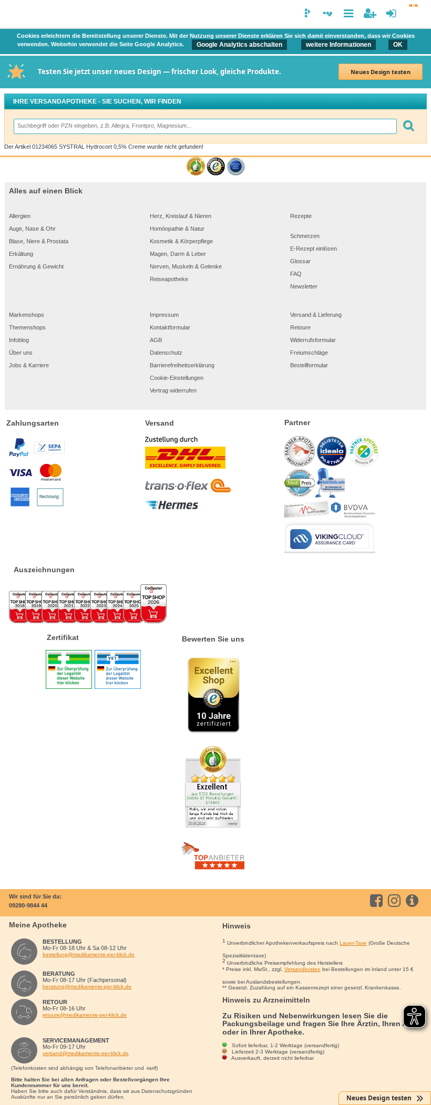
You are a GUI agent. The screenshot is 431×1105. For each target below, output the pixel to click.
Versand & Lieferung (316, 315)
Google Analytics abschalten (239, 44)
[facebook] (378, 900)
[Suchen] (408, 126)
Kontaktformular (170, 327)
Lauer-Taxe (353, 943)
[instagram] (396, 900)
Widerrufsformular (313, 340)
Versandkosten (302, 969)
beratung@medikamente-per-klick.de (87, 986)
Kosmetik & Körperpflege (181, 241)
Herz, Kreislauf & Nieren (180, 216)
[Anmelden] (391, 13)
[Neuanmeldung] (369, 13)
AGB (156, 340)
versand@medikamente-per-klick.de (86, 1053)
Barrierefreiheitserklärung (182, 365)
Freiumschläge (309, 352)
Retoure (300, 327)
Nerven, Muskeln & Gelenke (186, 266)
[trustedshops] (216, 167)
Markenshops (26, 315)
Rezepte (301, 216)
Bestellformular (309, 365)
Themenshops (27, 327)
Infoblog (19, 340)
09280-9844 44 (28, 905)
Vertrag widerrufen (173, 390)
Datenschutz (166, 352)
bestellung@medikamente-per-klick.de (89, 954)
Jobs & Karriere (29, 365)
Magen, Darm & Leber (178, 254)
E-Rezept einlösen (313, 248)
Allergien (19, 216)
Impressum (164, 315)
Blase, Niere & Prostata (38, 241)
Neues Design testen (381, 72)
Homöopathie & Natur (177, 228)
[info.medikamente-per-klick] (414, 900)
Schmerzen (305, 236)
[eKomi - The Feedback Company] (196, 167)
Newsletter (303, 286)
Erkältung (21, 254)
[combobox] (204, 126)
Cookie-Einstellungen (176, 378)
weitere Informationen (338, 44)
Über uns (21, 352)
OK (398, 44)
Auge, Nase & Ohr (32, 228)
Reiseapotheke (169, 279)
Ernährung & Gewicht (36, 266)
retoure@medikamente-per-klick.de (85, 1015)
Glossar (300, 261)
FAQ (296, 274)
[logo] (15, 15)
